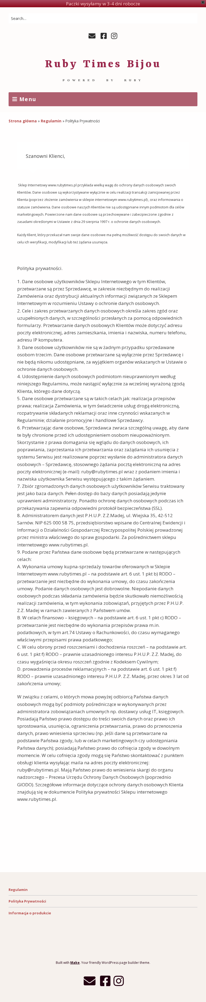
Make (75, 962)
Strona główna (23, 120)
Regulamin (51, 120)
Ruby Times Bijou (103, 64)
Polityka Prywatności (27, 901)
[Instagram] (114, 36)
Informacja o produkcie (30, 913)
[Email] (93, 36)
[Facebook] (104, 36)
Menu (27, 99)
